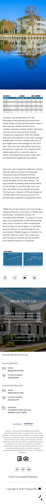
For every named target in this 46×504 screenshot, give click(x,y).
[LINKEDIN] (29, 469)
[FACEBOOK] (17, 469)
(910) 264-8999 (13, 378)
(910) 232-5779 (13, 400)
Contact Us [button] (23, 337)
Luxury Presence (29, 476)
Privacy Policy (32, 489)
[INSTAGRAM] (23, 469)
